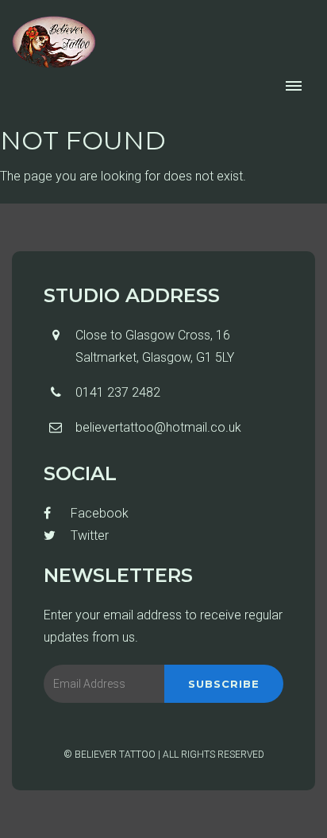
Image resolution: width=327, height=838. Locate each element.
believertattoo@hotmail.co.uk (158, 427)
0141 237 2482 (117, 392)
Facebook (98, 513)
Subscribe (224, 683)
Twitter (88, 535)
